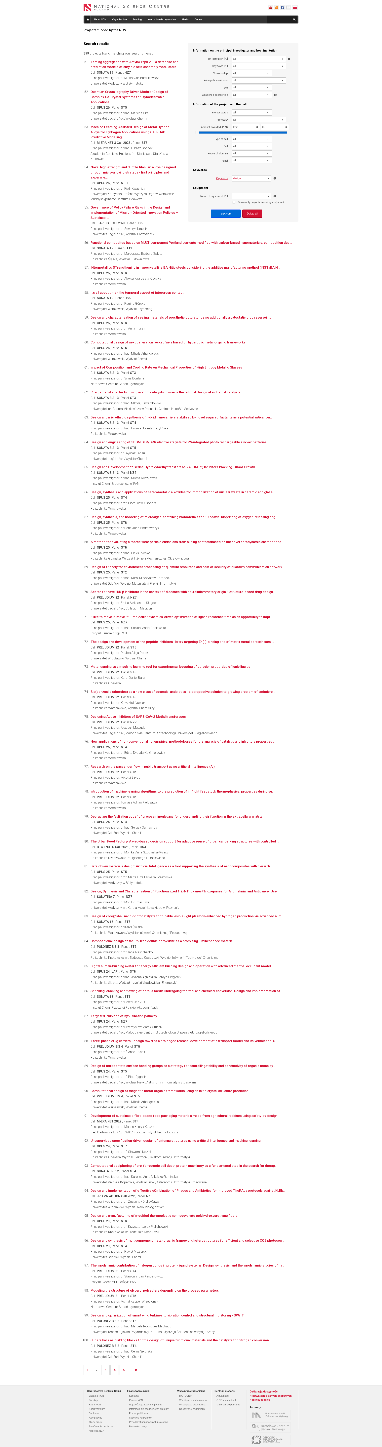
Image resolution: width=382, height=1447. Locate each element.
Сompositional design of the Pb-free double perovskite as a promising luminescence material (162, 941)
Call (226, 146)
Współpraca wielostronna (193, 1400)
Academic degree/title (215, 94)
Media (185, 19)
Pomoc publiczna (138, 1413)
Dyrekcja (93, 1400)
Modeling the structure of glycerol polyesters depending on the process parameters (155, 1290)
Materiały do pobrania (228, 1404)
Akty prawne (95, 1418)
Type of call (221, 138)
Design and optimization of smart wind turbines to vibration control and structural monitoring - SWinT (167, 1315)
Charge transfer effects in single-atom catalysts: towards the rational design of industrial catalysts (166, 392)
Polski (295, 7)
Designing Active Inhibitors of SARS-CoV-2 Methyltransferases (138, 717)
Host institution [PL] (217, 58)
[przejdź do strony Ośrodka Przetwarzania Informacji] (271, 1440)
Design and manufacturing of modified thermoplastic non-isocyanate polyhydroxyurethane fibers (164, 1216)
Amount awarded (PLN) (214, 127)
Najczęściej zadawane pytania (145, 1404)
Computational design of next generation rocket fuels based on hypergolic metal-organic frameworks (168, 342)
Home (88, 19)
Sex (226, 87)
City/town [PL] (220, 65)
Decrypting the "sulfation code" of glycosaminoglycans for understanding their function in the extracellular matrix (176, 816)
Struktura (94, 1413)
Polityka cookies (260, 1399)
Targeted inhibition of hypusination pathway (124, 1016)
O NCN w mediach (226, 1400)
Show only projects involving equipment (261, 202)
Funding (137, 19)
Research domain (218, 153)
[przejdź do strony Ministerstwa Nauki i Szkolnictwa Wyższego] (271, 1415)
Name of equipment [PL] (214, 196)
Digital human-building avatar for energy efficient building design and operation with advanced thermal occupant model (181, 966)
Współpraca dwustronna (192, 1404)
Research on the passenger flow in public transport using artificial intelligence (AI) (153, 766)
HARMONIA (185, 1396)
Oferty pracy (95, 1422)
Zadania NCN (96, 1396)
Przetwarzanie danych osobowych (271, 1395)
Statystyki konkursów (140, 1418)
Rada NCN (95, 1404)
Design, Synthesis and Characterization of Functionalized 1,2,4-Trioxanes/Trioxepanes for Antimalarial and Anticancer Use (184, 891)
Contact (199, 19)
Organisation (119, 19)
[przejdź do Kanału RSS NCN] (276, 7)
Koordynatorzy (97, 1409)
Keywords (222, 178)
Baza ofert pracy (138, 1426)
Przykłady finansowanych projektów (148, 1422)
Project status (220, 112)
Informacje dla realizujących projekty (149, 1409)
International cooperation (162, 19)
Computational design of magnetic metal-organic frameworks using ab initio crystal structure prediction (169, 1091)
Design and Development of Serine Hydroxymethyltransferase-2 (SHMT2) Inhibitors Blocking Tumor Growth (173, 467)
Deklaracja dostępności (264, 1391)
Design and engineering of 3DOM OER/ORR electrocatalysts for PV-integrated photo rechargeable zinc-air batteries (179, 442)
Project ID (222, 119)
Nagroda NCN (96, 1431)
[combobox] (252, 73)
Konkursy (134, 1396)
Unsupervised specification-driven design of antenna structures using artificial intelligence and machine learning (176, 1141)
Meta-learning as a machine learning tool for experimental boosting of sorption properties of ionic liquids (170, 667)
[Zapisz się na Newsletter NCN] (288, 7)
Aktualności (222, 1396)
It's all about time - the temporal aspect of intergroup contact (137, 292)
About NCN (100, 19)
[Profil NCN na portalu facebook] (282, 7)
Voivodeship (220, 73)
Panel (225, 160)
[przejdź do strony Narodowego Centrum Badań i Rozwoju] (271, 1427)
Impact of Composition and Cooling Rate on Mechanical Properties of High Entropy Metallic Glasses (166, 367)
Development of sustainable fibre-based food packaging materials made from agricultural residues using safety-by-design (184, 1116)
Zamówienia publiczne (101, 1426)
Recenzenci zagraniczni (192, 1409)
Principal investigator (216, 80)
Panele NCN (136, 1400)
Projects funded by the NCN (105, 30)
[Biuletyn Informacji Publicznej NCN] (270, 7)
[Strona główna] (127, 7)
